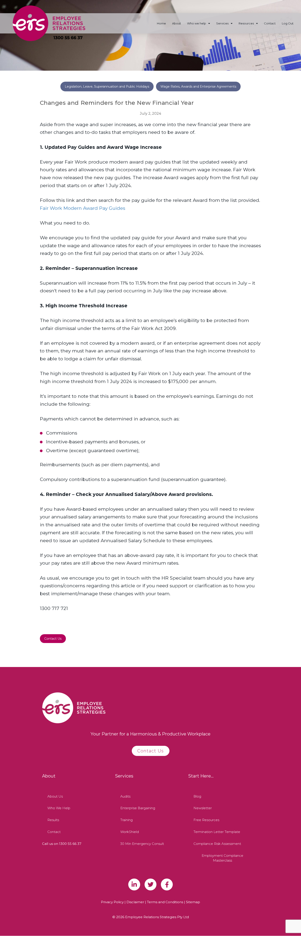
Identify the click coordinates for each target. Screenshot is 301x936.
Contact (270, 23)
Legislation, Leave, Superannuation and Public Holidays (107, 86)
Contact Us (52, 639)
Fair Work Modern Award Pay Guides (82, 208)
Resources (246, 23)
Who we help (196, 23)
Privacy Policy (112, 902)
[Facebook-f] (167, 884)
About (176, 23)
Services (222, 23)
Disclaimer (135, 902)
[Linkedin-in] (134, 884)
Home (161, 23)
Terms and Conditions (165, 902)
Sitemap (193, 902)
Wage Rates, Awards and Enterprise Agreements (198, 86)
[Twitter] (150, 884)
